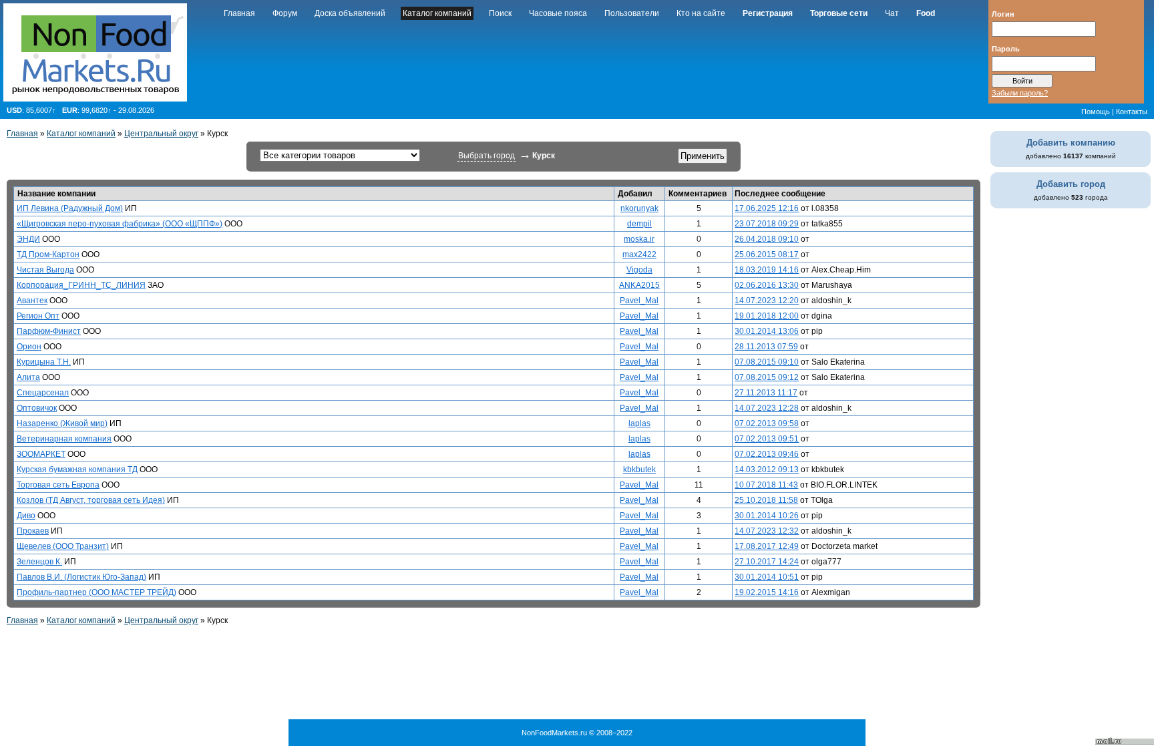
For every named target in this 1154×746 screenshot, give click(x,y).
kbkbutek (639, 469)
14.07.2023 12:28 (767, 408)
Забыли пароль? (1020, 93)
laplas (639, 423)
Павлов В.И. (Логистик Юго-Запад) (81, 577)
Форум (284, 13)
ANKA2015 (639, 285)
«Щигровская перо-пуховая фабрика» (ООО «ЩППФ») (119, 223)
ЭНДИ (28, 239)
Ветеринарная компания (64, 438)
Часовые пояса (558, 13)
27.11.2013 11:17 (766, 392)
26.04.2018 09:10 (767, 239)
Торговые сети (839, 13)
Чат (892, 13)
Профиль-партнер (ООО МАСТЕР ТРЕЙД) (96, 592)
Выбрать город (486, 155)
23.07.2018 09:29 (767, 223)
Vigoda (639, 269)
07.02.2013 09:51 (767, 438)
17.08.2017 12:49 (767, 546)
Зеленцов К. (39, 561)
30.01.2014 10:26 (767, 515)
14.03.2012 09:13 (767, 469)
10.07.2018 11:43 (766, 485)
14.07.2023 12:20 (767, 300)
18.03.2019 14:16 (767, 269)
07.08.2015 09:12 (767, 377)
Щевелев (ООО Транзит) (63, 546)
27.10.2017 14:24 (767, 561)
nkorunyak (639, 208)
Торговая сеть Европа (58, 485)
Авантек (32, 300)
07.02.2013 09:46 (767, 454)
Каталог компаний (437, 13)
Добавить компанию (1070, 143)
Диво (26, 515)
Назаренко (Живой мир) (62, 423)
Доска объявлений (350, 13)
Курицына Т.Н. (44, 362)
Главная (239, 13)
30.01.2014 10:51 (767, 577)
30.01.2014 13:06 (767, 331)
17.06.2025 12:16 (767, 208)
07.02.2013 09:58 (767, 423)
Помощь (1095, 112)
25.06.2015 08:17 (767, 254)
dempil (639, 223)
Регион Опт (38, 316)
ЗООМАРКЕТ (41, 454)
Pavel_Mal (639, 300)
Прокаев (33, 531)
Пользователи (631, 13)
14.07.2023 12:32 (767, 531)
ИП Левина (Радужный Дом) (70, 208)
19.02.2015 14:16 (767, 592)
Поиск (500, 13)
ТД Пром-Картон (48, 254)
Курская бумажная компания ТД (77, 469)
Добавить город (1070, 184)
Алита (28, 377)
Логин (1003, 13)
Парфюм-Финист (49, 331)
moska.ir (639, 239)
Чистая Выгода (45, 269)
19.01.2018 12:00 (767, 316)
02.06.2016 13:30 (767, 285)
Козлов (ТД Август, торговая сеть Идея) (91, 500)
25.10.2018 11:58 (766, 500)
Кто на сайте (701, 13)
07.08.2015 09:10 (767, 362)
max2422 (639, 254)
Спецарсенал (43, 392)
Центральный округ (161, 133)
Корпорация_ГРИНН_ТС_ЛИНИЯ (81, 285)
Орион (29, 346)
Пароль (1006, 48)
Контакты (1131, 112)
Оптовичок (37, 408)
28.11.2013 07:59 (766, 346)
